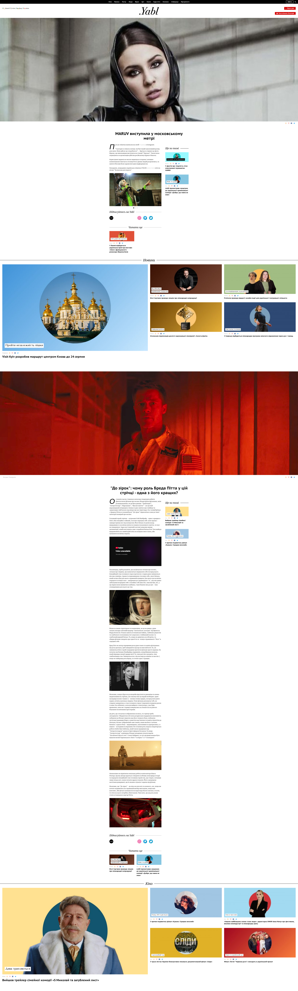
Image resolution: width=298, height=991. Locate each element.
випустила (151, 168)
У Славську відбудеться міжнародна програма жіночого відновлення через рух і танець (258, 336)
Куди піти (156, 2)
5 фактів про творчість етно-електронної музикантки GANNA (176, 168)
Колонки (166, 2)
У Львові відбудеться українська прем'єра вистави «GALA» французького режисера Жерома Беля (120, 249)
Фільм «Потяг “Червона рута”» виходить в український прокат (248, 962)
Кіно (110, 2)
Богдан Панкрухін (9, 477)
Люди (131, 2)
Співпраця (174, 2)
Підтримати (185, 2)
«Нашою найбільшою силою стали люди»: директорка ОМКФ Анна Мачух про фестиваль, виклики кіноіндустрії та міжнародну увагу (259, 923)
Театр (124, 2)
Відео (137, 2)
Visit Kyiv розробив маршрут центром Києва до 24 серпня (43, 356)
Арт (143, 2)
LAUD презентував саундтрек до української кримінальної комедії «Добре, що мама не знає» (176, 191)
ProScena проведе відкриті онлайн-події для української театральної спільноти (255, 298)
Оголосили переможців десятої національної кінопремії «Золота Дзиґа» (179, 336)
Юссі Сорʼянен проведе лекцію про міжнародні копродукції (173, 298)
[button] (295, 1)
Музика (116, 2)
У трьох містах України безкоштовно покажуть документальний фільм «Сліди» (181, 962)
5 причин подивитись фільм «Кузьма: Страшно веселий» (176, 544)
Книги (149, 2)
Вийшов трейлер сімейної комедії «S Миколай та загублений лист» (175, 522)
